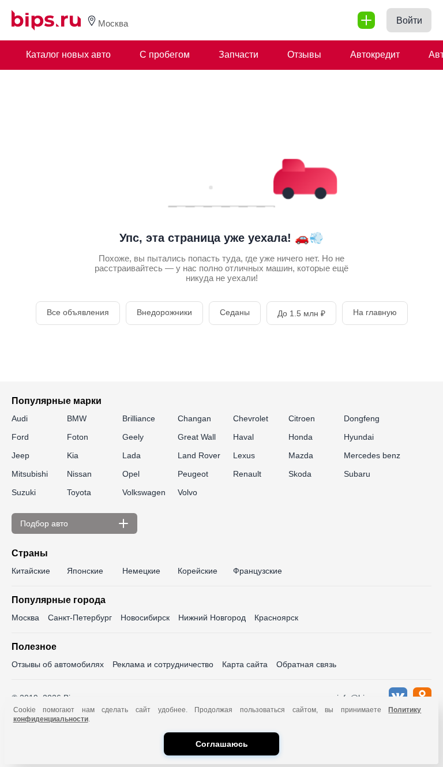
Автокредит (375, 54)
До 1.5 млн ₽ (301, 313)
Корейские (197, 570)
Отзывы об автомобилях (58, 664)
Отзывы (304, 54)
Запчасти (238, 54)
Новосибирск (145, 617)
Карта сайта (245, 664)
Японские (85, 570)
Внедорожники (164, 312)
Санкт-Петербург (80, 617)
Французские (257, 570)
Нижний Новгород (212, 617)
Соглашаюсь (222, 744)
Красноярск (276, 617)
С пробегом (165, 54)
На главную (375, 312)
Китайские (31, 570)
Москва (25, 617)
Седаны (235, 312)
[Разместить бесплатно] (366, 20)
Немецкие (141, 570)
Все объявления (78, 312)
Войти (409, 20)
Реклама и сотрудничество (162, 664)
